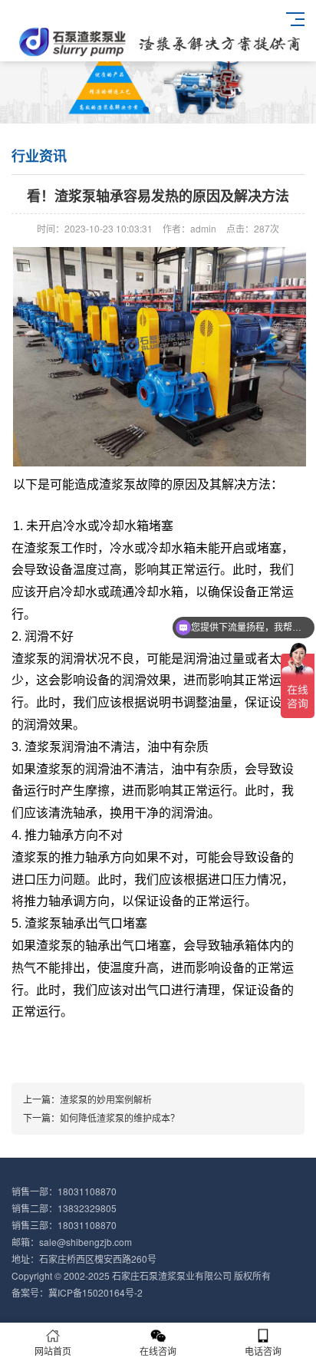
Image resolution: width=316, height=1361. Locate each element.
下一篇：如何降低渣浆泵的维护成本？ (101, 1117)
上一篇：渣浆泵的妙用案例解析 (87, 1099)
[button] (146, 110)
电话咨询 (263, 1350)
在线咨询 (158, 1350)
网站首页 (53, 1350)
